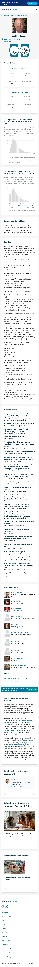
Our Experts (5, 933)
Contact (4, 937)
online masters (28, 740)
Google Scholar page (11, 681)
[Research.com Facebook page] (2, 906)
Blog (3, 920)
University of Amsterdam (12, 39)
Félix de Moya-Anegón (19, 666)
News (3, 924)
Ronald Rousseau (17, 658)
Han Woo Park (16, 608)
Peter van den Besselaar (19, 633)
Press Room (5, 941)
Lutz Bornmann (16, 593)
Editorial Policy (6, 953)
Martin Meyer (16, 625)
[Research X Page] (6, 906)
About (3, 928)
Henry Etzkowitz (16, 616)
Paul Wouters (15, 650)
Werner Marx (15, 641)
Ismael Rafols (15, 601)
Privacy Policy (6, 957)
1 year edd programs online (13, 731)
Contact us (32, 689)
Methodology (6, 916)
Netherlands (8, 41)
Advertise (4, 945)
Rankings (4, 912)
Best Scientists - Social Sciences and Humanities (14, 15)
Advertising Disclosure (9, 949)
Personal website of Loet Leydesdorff (17, 678)
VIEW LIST (32, 3)
